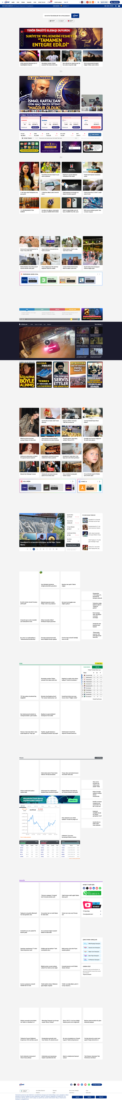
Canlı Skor (99, 663)
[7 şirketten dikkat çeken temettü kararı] (50, 185)
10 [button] (56, 549)
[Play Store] (24, 1091)
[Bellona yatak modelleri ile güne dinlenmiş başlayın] (93, 1013)
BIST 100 (24, 809)
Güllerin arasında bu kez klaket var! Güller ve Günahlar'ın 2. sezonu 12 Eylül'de (28, 1022)
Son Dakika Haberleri (40, 1090)
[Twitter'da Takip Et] (87, 888)
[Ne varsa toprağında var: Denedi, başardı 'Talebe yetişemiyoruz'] (71, 1031)
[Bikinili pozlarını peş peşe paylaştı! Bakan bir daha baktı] (29, 422)
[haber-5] (95, 374)
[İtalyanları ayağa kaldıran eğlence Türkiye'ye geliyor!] (86, 605)
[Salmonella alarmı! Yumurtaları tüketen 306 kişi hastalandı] (59, 111)
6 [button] (43, 549)
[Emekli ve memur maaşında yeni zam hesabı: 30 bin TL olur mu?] (86, 804)
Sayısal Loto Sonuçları (94, 947)
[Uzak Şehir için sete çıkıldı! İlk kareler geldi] (29, 923)
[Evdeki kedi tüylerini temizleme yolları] (93, 167)
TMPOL (42, 847)
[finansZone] (92, 314)
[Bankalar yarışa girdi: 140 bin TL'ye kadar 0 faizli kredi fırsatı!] (41, 111)
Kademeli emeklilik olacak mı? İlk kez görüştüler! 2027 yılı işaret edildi (97, 814)
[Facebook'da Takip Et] (84, 888)
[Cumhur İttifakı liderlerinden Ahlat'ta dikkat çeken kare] (71, 259)
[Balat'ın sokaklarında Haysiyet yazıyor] (71, 1048)
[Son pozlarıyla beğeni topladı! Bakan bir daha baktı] (49, 923)
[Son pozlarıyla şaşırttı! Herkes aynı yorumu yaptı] (93, 457)
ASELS (63, 852)
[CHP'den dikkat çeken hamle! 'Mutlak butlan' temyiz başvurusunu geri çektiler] (51, 111)
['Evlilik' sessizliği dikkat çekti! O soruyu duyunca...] (70, 976)
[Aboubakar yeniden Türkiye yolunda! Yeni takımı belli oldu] (49, 671)
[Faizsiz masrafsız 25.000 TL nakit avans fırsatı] (36, 111)
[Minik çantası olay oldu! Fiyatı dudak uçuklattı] (70, 932)
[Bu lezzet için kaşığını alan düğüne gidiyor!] (70, 594)
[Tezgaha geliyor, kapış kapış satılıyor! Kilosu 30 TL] (71, 431)
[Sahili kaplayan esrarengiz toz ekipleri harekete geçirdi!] (71, 185)
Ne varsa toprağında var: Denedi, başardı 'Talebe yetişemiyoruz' (71, 1039)
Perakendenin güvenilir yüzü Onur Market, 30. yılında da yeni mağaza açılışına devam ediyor (50, 1040)
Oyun (87, 1090)
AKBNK (63, 854)
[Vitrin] (82, 2)
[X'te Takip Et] (75, 1085)
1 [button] (27, 549)
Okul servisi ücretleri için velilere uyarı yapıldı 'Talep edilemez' (96, 785)
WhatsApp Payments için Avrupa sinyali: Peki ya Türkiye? (50, 1021)
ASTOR (63, 856)
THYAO (63, 847)
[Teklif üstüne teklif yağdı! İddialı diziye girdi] (70, 888)
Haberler (38, 1092)
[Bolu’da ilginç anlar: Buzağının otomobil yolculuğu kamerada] (86, 615)
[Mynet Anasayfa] (7, 1)
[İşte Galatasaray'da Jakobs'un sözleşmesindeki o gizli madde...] (30, 111)
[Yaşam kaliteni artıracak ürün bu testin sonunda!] (50, 241)
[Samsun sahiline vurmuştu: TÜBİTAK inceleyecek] (71, 413)
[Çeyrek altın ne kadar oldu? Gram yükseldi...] (50, 413)
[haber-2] (44, 374)
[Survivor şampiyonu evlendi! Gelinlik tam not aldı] (29, 967)
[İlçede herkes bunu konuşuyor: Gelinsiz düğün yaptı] (93, 250)
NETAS (42, 854)
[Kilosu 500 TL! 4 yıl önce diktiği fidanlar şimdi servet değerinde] (71, 1013)
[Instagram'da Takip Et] (90, 888)
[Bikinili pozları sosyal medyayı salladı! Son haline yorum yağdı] (49, 958)
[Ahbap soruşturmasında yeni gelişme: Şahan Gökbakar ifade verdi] (75, 111)
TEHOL (42, 856)
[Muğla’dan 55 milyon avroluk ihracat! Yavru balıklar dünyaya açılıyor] (57, 111)
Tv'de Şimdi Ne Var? (88, 914)
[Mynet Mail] (119, 6)
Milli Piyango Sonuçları (94, 943)
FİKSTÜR (97, 667)
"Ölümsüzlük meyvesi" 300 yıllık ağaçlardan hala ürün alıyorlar (97, 636)
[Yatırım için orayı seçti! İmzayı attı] (70, 905)
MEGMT (42, 850)
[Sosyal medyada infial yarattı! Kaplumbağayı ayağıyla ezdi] (24, 111)
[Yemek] (84, 2)
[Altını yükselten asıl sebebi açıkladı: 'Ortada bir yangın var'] (73, 111)
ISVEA (21, 852)
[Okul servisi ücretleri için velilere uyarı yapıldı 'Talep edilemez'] (86, 784)
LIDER (42, 852)
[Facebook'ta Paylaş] (91, 973)
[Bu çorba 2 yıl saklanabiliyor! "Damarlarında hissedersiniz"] (29, 630)
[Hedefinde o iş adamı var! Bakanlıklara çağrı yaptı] (38, 111)
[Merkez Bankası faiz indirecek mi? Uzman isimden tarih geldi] (29, 259)
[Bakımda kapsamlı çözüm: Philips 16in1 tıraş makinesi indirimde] (49, 594)
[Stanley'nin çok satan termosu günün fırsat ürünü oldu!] (50, 466)
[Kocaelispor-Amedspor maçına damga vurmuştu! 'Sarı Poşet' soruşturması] (71, 111)
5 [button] (40, 549)
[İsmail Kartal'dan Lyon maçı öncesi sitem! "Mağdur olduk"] (28, 111)
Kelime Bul (88, 1092)
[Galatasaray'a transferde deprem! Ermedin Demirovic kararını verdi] (55, 111)
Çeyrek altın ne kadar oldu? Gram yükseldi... (97, 823)
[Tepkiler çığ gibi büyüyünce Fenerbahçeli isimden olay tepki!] (47, 111)
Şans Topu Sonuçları (94, 955)
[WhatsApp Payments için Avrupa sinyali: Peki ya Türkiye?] (50, 1013)
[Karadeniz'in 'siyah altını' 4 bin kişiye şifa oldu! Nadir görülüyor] (71, 448)
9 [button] (53, 549)
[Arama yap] (98, 2)
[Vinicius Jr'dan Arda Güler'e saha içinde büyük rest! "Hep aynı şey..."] (43, 111)
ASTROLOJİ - (74, 145)
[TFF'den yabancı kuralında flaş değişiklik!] (20, 111)
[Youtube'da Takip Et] (97, 888)
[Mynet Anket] (90, 2)
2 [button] (30, 549)
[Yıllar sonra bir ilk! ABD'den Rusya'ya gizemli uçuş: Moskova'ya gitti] (49, 111)
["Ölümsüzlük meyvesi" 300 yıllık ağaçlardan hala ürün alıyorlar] (86, 635)
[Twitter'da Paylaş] (94, 973)
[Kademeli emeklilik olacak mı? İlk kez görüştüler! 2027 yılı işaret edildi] (86, 813)
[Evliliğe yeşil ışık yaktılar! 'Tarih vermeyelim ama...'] (49, 941)
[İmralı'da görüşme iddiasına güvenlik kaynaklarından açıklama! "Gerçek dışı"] (45, 111)
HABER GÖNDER (109, 6)
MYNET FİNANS (28, 138)
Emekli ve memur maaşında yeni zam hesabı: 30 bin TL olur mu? (97, 804)
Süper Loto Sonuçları (94, 951)
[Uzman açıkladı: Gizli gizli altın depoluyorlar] (22, 111)
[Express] (87, 2)
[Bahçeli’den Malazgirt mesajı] (29, 466)
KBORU (21, 850)
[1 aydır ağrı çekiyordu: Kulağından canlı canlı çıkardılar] (49, 93)
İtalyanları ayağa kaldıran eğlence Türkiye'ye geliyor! (97, 605)
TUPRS (63, 850)
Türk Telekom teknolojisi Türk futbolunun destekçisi (92, 1056)
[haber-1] (27, 374)
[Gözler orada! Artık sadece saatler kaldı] (29, 774)
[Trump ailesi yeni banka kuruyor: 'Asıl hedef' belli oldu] (65, 111)
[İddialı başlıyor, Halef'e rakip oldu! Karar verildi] (71, 241)
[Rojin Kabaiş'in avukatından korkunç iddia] (77, 111)
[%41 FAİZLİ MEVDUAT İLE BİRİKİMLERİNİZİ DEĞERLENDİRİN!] (53, 111)
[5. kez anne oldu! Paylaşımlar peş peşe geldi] (29, 176)
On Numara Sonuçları (94, 959)
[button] (2, 2)
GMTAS (21, 847)
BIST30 (36, 806)
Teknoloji (54, 1090)
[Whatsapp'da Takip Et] (100, 888)
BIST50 (29, 806)
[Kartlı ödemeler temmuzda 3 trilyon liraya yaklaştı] (29, 1048)
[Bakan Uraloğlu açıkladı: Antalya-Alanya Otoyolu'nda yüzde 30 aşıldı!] (86, 794)
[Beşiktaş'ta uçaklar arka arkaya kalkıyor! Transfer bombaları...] (70, 671)
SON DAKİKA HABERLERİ (7, 6)
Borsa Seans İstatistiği (74, 1090)
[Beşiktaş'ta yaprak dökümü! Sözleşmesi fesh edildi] (71, 167)
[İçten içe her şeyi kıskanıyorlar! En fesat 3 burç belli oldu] (29, 241)
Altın (56, 806)
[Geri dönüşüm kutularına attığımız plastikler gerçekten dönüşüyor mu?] (49, 577)
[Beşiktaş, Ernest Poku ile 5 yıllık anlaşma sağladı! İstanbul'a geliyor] (63, 111)
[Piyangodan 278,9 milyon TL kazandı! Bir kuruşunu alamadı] (86, 595)
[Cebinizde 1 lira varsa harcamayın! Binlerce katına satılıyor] (70, 828)
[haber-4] (78, 374)
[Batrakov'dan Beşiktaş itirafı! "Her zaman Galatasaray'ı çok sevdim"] (49, 688)
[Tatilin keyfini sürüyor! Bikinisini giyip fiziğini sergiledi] (49, 976)
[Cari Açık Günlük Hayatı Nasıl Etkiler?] (93, 413)
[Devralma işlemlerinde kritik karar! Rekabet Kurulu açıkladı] (49, 630)
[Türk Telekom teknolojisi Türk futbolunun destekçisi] (93, 1048)
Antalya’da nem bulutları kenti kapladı (97, 625)
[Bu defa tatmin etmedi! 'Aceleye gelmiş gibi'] (29, 585)
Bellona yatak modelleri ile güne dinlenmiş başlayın (92, 1021)
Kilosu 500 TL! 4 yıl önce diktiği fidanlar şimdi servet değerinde (71, 1021)
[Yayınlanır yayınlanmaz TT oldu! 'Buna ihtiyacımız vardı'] (29, 941)
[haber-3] (61, 374)
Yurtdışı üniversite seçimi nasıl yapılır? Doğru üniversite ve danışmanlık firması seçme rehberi (92, 1041)
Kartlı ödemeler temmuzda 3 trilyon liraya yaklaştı (28, 1056)
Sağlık (54, 1092)
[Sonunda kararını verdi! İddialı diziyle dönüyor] (70, 958)
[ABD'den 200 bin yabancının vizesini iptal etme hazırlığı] (32, 111)
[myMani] (50, 2)
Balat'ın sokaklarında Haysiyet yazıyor (71, 1056)
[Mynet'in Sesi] (50, 147)
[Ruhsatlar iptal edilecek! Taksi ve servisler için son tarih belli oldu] (61, 111)
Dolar (42, 806)
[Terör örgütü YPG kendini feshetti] (61, 38)
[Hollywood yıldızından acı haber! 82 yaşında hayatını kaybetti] (29, 448)
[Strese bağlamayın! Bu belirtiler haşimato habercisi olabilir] (50, 259)
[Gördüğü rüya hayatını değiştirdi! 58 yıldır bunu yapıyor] (93, 431)
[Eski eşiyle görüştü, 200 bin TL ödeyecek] (67, 111)
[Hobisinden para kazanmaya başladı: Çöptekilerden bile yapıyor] (50, 1048)
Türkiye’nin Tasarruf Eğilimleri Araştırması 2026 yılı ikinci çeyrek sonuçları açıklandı (29, 1040)
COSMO (21, 856)
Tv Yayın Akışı (86, 911)
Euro (49, 806)
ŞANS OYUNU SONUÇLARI (90, 939)
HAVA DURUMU (56, 6)
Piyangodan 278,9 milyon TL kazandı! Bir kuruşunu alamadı (97, 596)
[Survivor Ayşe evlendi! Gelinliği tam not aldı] (70, 621)
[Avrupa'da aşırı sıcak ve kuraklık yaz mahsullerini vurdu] (29, 612)
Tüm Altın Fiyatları (72, 545)
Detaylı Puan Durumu (97, 699)
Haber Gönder (97, 1084)
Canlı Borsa (99, 757)
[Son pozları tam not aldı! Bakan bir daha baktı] (49, 905)
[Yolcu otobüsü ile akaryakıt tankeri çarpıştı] (71, 466)
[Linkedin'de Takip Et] (93, 888)
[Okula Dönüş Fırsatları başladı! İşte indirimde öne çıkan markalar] (50, 431)
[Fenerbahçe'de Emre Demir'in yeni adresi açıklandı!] (50, 167)
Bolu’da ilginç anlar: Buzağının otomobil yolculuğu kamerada (97, 616)
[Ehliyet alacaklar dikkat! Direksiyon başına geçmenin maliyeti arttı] (49, 612)
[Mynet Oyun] (29, 147)
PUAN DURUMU (87, 667)
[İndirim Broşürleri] (93, 2)
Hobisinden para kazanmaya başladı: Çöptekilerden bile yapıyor (49, 1057)
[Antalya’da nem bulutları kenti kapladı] (86, 625)
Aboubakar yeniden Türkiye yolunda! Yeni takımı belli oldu (23, 6)
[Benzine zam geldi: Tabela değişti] (70, 577)
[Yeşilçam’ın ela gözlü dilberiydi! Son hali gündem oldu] (29, 896)
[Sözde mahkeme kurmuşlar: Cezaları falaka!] (69, 111)
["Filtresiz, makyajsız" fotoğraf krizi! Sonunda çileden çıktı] (49, 888)
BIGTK (21, 854)
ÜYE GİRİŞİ (105, 2)
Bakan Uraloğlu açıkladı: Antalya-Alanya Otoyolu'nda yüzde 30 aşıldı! (97, 795)
